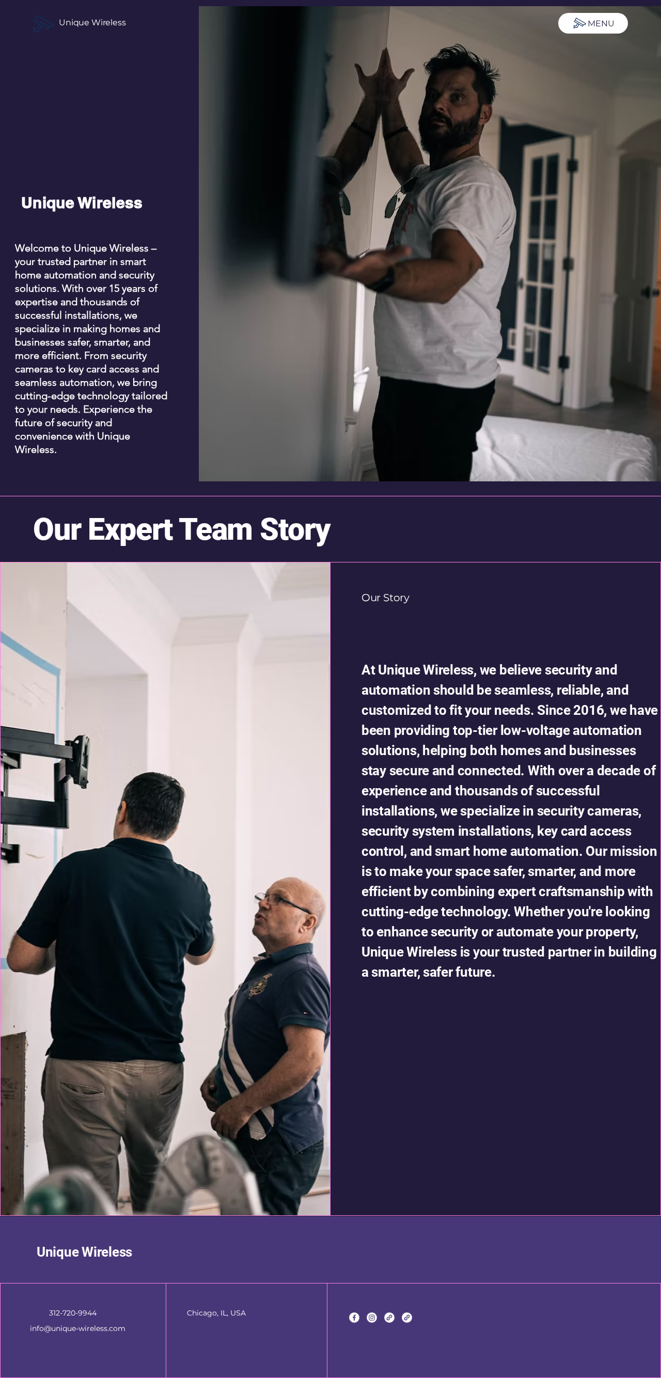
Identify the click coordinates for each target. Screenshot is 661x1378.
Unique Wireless (92, 22)
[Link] (389, 1317)
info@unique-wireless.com (77, 1328)
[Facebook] (354, 1317)
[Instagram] (372, 1317)
